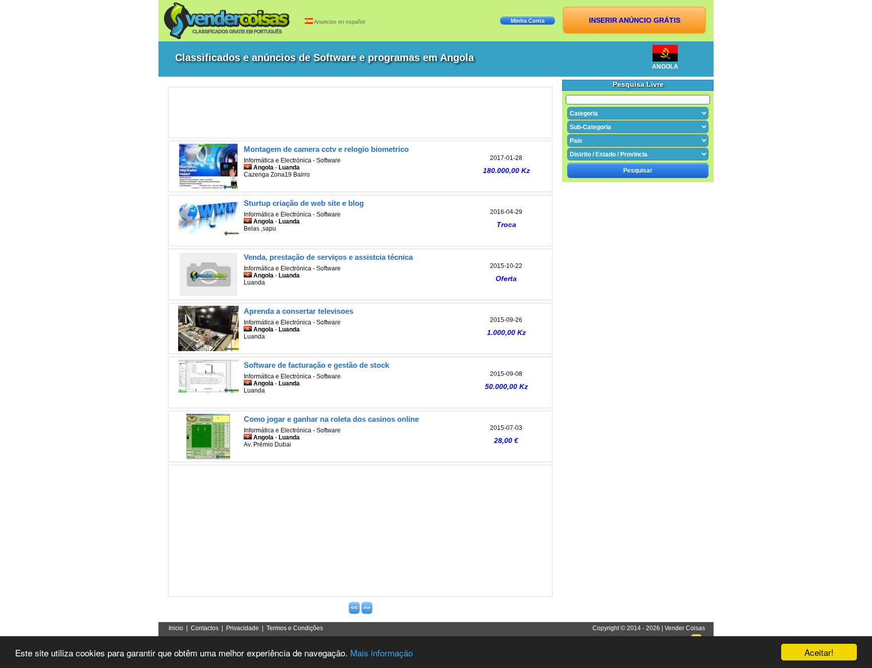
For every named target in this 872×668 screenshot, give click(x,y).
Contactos (205, 628)
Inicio (176, 628)
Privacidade (242, 628)
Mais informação (381, 652)
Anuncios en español (339, 22)
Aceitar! (819, 652)
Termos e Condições (294, 628)
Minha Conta (527, 21)
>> (366, 607)
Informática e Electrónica (277, 160)
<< (354, 607)
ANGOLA (665, 66)
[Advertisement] (360, 112)
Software (328, 160)
